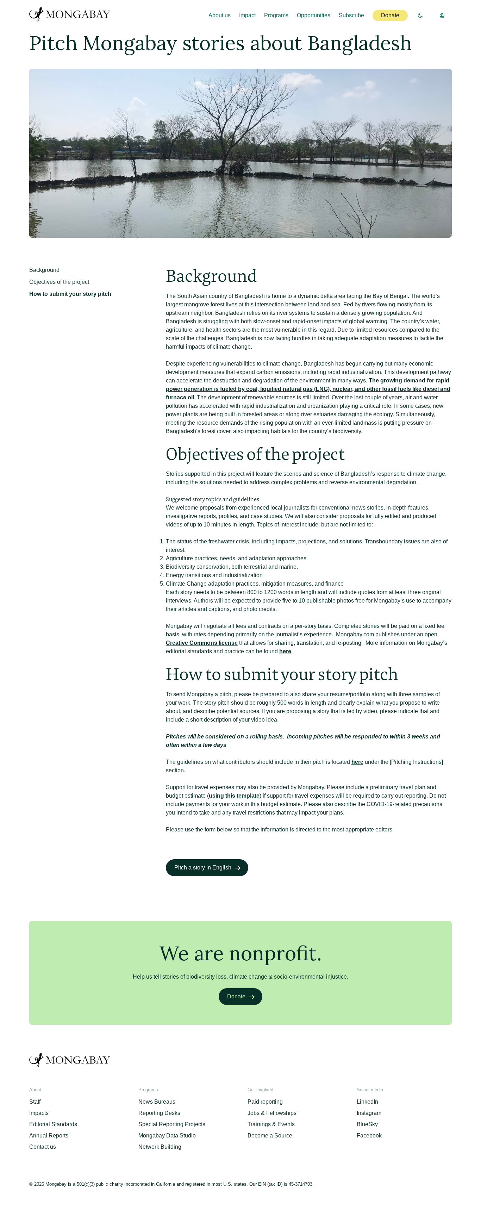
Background (44, 270)
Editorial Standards (53, 1124)
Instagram (369, 1113)
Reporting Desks (159, 1113)
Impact (247, 15)
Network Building (159, 1147)
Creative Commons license (202, 643)
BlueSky (367, 1124)
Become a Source (270, 1136)
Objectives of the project (59, 282)
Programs (276, 15)
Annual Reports (48, 1136)
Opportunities (313, 15)
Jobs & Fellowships (272, 1113)
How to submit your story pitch (70, 294)
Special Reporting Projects (171, 1124)
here (285, 651)
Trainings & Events (271, 1124)
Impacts (39, 1113)
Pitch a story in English (202, 868)
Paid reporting (265, 1102)
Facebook (369, 1136)
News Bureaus (156, 1102)
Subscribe (351, 15)
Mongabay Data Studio (167, 1136)
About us (219, 15)
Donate (390, 15)
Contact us (42, 1147)
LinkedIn (367, 1102)
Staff (34, 1102)
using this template (234, 796)
